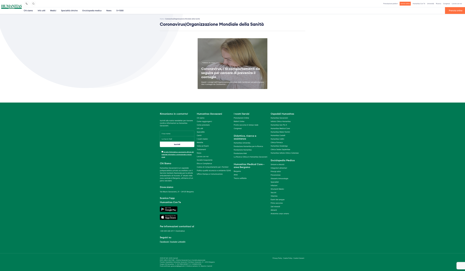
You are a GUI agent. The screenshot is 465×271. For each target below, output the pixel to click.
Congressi (446, 3)
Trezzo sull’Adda (240, 178)
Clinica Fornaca (277, 142)
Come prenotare (203, 125)
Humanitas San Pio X (279, 125)
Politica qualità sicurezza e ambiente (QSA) (214, 170)
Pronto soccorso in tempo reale (246, 125)
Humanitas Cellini (277, 139)
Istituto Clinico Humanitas (281, 121)
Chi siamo (28, 10)
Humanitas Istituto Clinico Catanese (285, 153)
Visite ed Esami (203, 146)
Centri (199, 135)
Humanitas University (242, 143)
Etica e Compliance (204, 163)
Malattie (200, 142)
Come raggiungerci (204, 121)
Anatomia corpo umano (280, 213)
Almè (236, 175)
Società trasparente (204, 160)
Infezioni (274, 185)
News (109, 10)
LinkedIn (181, 241)
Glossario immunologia (279, 178)
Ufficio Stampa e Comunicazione (210, 174)
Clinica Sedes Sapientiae (280, 149)
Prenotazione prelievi (390, 3)
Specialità (201, 132)
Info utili (41, 10)
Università (430, 3)
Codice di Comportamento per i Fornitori (212, 167)
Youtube (173, 241)
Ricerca (438, 3)
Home (162, 19)
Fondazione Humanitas (243, 150)
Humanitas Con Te (419, 3)
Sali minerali (275, 206)
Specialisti (275, 182)
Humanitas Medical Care (280, 128)
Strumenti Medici (277, 189)
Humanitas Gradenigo (279, 146)
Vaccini (273, 192)
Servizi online (405, 3)
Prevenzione (275, 175)
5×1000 (120, 10)
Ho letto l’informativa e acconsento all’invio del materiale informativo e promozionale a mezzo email (178, 154)
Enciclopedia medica (91, 10)
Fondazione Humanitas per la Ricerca (248, 146)
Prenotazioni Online (241, 118)
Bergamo (237, 171)
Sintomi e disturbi (277, 164)
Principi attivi (276, 171)
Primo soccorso (277, 203)
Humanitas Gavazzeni (279, 118)
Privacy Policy (277, 258)
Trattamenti (201, 149)
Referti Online (239, 121)
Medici (53, 10)
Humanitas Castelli (278, 135)
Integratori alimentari (279, 168)
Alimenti (274, 210)
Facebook (164, 241)
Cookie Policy (288, 258)
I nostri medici (202, 139)
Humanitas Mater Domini (280, 132)
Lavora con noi (457, 3)
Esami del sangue (277, 199)
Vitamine (274, 196)
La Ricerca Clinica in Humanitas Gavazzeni (250, 157)
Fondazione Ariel (240, 153)
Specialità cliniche (69, 10)
